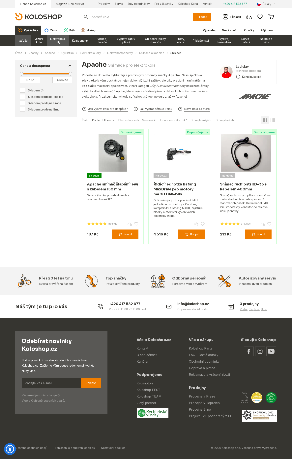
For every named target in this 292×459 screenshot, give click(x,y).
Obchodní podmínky (204, 361)
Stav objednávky (139, 3)
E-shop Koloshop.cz (33, 4)
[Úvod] (38, 16)
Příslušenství (201, 40)
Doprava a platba (202, 368)
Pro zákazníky (164, 3)
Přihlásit (91, 383)
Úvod (18, 53)
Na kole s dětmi (266, 40)
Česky (266, 4)
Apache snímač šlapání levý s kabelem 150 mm (112, 186)
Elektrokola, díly (58, 40)
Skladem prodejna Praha (44, 103)
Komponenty (80, 40)
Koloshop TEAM (149, 396)
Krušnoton (145, 383)
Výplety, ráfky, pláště (126, 40)
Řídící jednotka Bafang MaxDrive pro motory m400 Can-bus (175, 189)
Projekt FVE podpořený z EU (211, 416)
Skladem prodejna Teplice (45, 97)
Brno (264, 309)
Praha (244, 309)
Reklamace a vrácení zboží (209, 374)
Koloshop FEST (148, 390)
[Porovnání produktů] (249, 17)
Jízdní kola (39, 40)
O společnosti (147, 355)
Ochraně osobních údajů (47, 400)
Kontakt (207, 3)
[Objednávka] (271, 17)
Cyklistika (67, 53)
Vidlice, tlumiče (102, 40)
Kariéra (142, 361)
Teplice (254, 309)
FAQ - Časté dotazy (203, 355)
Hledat (202, 17)
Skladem (34, 90)
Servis (119, 3)
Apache (50, 53)
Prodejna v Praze (202, 396)
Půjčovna (267, 30)
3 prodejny (249, 304)
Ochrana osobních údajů (31, 447)
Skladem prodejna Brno (44, 109)
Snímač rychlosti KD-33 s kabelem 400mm (243, 186)
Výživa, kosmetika (224, 40)
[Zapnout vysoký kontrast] (10, 449)
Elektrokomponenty (120, 53)
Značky (249, 30)
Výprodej (209, 30)
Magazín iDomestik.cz (70, 4)
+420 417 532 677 (235, 3)
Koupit (128, 234)
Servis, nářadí (245, 40)
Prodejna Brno (200, 409)
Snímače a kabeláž (151, 53)
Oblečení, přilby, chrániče (155, 40)
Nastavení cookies (113, 447)
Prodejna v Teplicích (204, 403)
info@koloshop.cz (193, 304)
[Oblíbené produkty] (260, 17)
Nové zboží (229, 30)
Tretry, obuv (180, 40)
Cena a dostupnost (35, 66)
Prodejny (104, 3)
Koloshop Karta (188, 3)
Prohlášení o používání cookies (74, 447)
